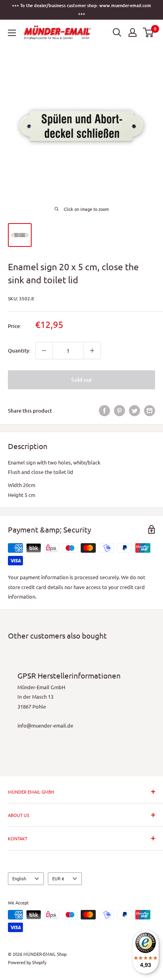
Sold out (81, 379)
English (19, 878)
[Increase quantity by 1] (92, 350)
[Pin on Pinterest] (119, 410)
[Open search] (117, 32)
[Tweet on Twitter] (134, 410)
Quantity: (19, 350)
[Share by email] (149, 410)
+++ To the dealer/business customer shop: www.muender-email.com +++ (81, 9)
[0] (149, 32)
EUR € (58, 878)
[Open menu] (12, 33)
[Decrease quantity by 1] (44, 350)
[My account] (132, 32)
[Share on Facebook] (104, 410)
